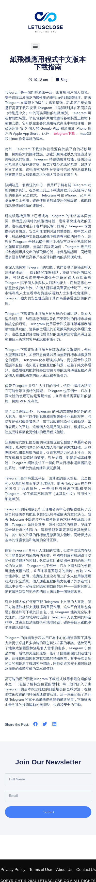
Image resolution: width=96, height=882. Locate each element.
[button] (35, 724)
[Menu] (35, 46)
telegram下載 (64, 133)
